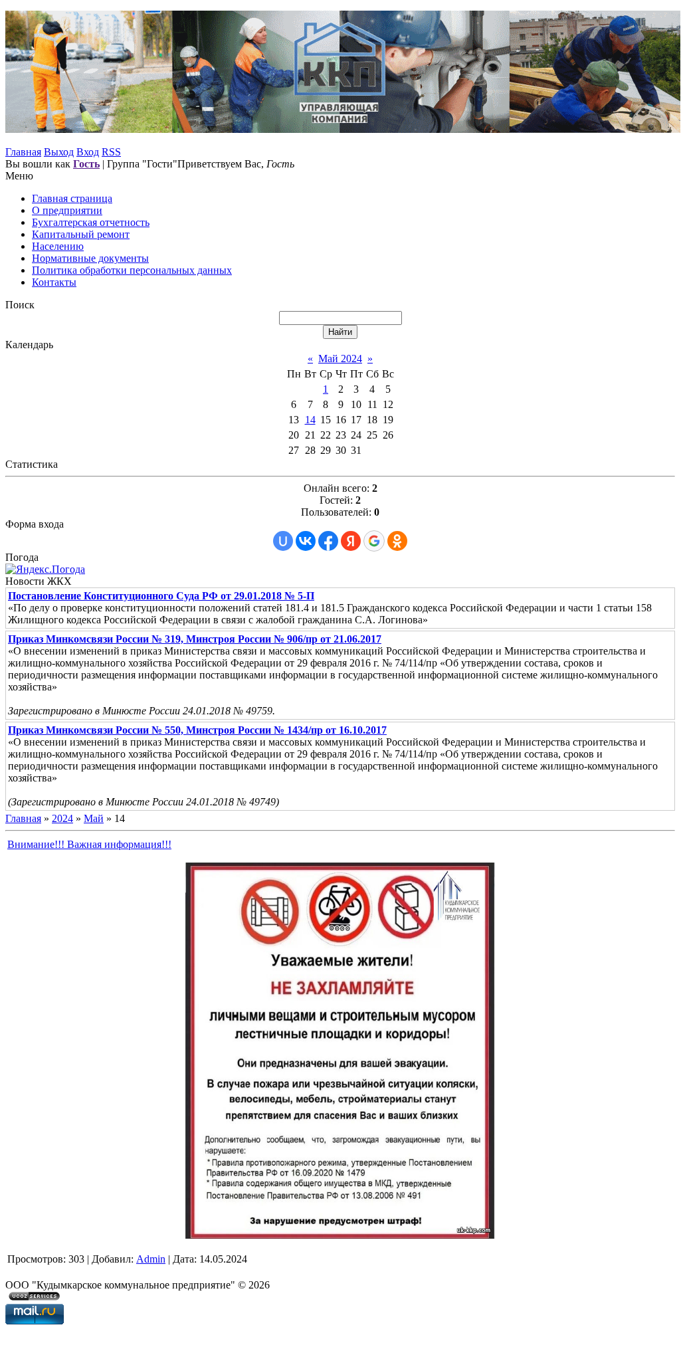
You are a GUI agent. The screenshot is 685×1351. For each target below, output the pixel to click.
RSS (111, 151)
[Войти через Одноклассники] (397, 541)
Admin (150, 1259)
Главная (23, 151)
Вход (87, 151)
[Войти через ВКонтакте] (306, 541)
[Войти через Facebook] (328, 541)
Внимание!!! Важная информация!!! (89, 844)
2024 (62, 818)
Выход (59, 151)
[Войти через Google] (374, 541)
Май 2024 (340, 358)
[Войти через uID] (283, 541)
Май (94, 818)
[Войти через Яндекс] (351, 541)
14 (310, 419)
